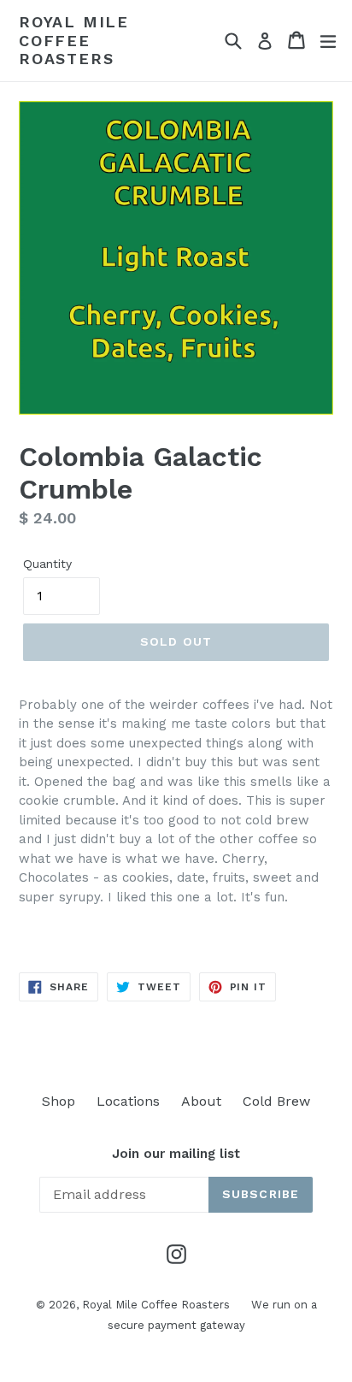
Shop (58, 1101)
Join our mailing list (176, 1153)
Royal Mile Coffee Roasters (74, 40)
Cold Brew (276, 1101)
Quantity (47, 563)
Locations (128, 1101)
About (201, 1101)
